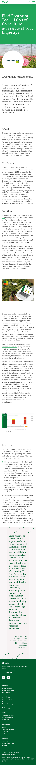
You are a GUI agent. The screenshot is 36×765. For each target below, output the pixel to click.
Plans (4, 713)
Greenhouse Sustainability (11, 133)
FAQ (3, 733)
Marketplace (6, 692)
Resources (6, 724)
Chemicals (5, 702)
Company (5, 738)
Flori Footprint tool (12, 220)
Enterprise (5, 719)
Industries (6, 697)
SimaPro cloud (7, 688)
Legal (4, 752)
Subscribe (8, 672)
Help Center (6, 731)
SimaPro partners (8, 743)
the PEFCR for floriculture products (16, 345)
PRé (3, 218)
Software (5, 685)
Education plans (7, 717)
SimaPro (5, 231)
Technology (6, 708)
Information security (9, 754)
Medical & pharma (8, 706)
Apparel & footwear (8, 700)
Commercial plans (8, 715)
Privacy (16, 752)
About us (5, 741)
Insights (4, 727)
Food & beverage (7, 704)
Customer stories (8, 729)
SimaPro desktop (8, 690)
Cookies (10, 752)
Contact (4, 745)
